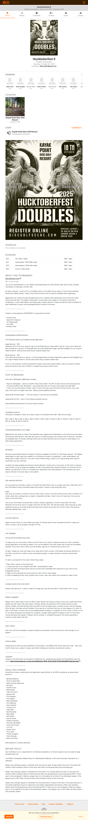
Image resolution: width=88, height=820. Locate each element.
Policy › (81, 816)
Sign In (70, 804)
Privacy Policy (33, 804)
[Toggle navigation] (84, 2)
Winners (10, 74)
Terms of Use (19, 804)
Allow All (9, 816)
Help (43, 804)
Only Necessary (46, 816)
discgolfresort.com (12, 278)
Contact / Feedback (56, 804)
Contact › (77, 127)
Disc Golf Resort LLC (48, 66)
